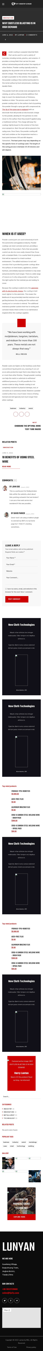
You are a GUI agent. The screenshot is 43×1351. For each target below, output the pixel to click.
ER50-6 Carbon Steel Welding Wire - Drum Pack (25, 816)
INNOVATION (8, 18)
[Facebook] (10, 1300)
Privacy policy (31, 1347)
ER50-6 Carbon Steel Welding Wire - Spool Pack (25, 827)
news (5, 1146)
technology (21, 1146)
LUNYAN (21, 35)
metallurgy (33, 1142)
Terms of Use (12, 1347)
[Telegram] (16, 1300)
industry (22, 408)
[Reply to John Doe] (10, 508)
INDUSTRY (9, 1109)
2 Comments (31, 35)
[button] (40, 4)
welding (31, 1146)
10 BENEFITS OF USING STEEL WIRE (18, 459)
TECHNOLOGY (10, 1118)
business (13, 408)
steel (12, 1146)
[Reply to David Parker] (12, 531)
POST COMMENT (14, 599)
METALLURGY (10, 1115)
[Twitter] (4, 1300)
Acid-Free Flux (17, 799)
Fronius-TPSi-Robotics (20, 791)
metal (31, 408)
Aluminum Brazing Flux (20, 807)
